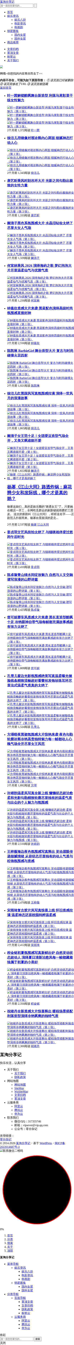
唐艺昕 (35, 215)
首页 (10, 12)
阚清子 (35, 258)
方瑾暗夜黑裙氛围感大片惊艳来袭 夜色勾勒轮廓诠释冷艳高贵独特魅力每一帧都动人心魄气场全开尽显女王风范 (40, 739)
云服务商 (20, 1316)
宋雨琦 (35, 945)
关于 (10, 1246)
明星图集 (13, 31)
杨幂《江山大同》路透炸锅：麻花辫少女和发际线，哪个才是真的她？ (39, 493)
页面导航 (20, 1297)
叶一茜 (35, 130)
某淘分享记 (7, 1)
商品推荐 (13, 42)
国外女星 (20, 38)
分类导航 (13, 1294)
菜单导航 (13, 1263)
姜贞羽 (35, 567)
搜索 (10, 1243)
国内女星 (20, 34)
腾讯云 (18, 1110)
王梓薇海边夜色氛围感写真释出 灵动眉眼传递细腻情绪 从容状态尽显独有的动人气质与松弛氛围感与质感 (40, 856)
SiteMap (19, 1088)
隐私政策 (20, 1077)
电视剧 (18, 27)
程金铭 (35, 1003)
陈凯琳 (35, 385)
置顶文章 (13, 52)
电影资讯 (20, 23)
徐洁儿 (35, 172)
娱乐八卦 (20, 19)
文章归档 (13, 49)
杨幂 (34, 524)
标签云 (11, 56)
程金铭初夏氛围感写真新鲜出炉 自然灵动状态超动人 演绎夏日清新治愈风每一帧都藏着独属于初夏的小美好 (40, 957)
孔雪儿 (35, 726)
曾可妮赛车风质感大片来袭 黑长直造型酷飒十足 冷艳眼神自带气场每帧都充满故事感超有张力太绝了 (40, 621)
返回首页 (5, 87)
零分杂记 (5, 1139)
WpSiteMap (21, 1091)
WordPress (46, 1143)
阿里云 (18, 1106)
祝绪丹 (35, 1046)
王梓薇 (35, 902)
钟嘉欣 (35, 343)
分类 (10, 1239)
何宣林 (35, 300)
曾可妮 (35, 668)
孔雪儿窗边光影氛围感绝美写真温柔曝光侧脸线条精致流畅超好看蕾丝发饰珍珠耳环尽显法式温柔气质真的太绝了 (39, 680)
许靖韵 (35, 843)
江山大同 (43, 524)
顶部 (10, 1250)
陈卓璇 (35, 609)
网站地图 (20, 1084)
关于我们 (13, 60)
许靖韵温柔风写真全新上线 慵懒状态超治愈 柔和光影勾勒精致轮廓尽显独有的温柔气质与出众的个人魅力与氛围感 (40, 797)
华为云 (18, 1113)
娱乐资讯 (13, 15)
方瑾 (34, 785)
